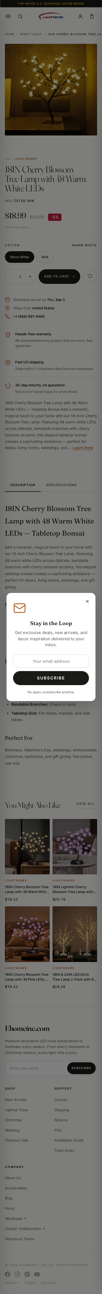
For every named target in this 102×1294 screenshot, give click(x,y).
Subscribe (51, 678)
